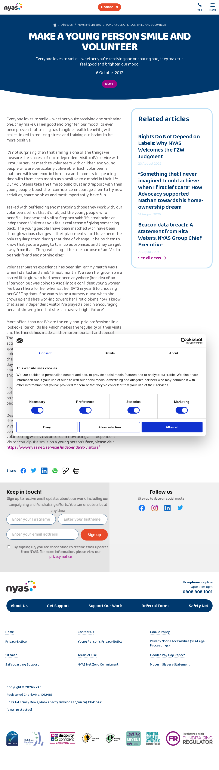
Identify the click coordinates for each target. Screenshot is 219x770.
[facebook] (23, 471)
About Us (67, 25)
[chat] (55, 471)
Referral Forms (155, 606)
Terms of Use (87, 655)
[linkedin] (44, 471)
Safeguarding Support (22, 665)
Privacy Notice (16, 642)
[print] (76, 471)
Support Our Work (105, 606)
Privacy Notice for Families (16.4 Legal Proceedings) (178, 643)
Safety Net (198, 606)
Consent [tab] (45, 353)
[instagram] (154, 508)
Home (9, 632)
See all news (149, 258)
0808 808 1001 (198, 592)
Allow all (172, 427)
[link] (212, 7)
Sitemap (11, 655)
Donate (107, 7)
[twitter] (33, 471)
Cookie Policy (160, 632)
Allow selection (109, 427)
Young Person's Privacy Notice (100, 642)
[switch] (85, 410)
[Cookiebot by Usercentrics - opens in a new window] (184, 341)
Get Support (58, 606)
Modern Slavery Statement (170, 665)
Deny (47, 427)
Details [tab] (110, 353)
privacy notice (60, 556)
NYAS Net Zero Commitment (98, 665)
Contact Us (86, 632)
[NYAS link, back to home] (13, 7)
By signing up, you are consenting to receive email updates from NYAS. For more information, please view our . (60, 552)
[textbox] (31, 519)
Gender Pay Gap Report (167, 655)
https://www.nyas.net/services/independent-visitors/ (53, 447)
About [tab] (173, 353)
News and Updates (89, 25)
